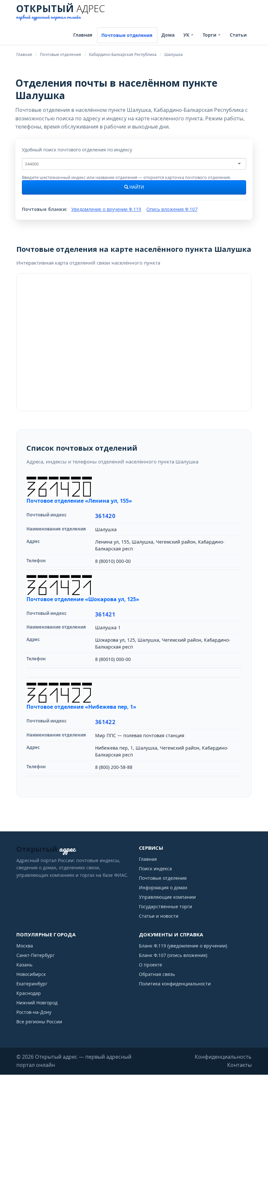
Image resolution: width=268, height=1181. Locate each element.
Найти (136, 187)
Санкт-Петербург (35, 955)
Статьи (238, 35)
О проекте (150, 965)
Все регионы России (39, 1021)
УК (188, 35)
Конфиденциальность (223, 1056)
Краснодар (28, 993)
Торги (212, 35)
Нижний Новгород (37, 1002)
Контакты (239, 1064)
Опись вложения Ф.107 (171, 209)
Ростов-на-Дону (33, 1012)
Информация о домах (163, 887)
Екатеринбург (31, 984)
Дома (168, 35)
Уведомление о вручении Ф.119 (106, 209)
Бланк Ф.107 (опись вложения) (173, 955)
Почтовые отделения (126, 35)
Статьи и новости (158, 916)
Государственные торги (165, 906)
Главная (82, 35)
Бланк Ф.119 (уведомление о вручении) (183, 946)
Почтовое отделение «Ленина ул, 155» (79, 500)
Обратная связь (157, 974)
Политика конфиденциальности (175, 984)
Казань (24, 965)
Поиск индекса (155, 868)
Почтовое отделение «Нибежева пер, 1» (81, 706)
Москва (24, 946)
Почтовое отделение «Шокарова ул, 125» (82, 599)
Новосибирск (31, 974)
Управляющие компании (167, 897)
